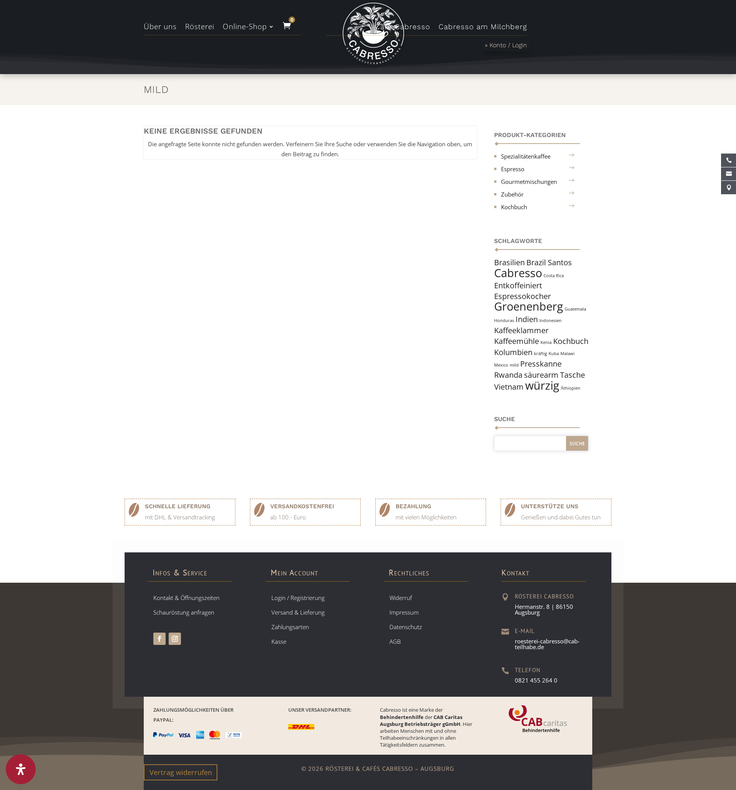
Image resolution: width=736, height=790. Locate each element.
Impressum (404, 612)
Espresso (512, 169)
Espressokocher (522, 296)
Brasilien (509, 262)
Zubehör (512, 194)
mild (514, 365)
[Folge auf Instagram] (175, 639)
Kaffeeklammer (521, 330)
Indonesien (550, 320)
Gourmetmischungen (529, 181)
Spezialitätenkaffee (525, 156)
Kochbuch (514, 207)
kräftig (540, 353)
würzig (542, 385)
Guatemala (575, 309)
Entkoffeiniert (518, 285)
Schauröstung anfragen (183, 612)
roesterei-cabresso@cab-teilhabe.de (547, 644)
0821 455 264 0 (536, 680)
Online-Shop (245, 27)
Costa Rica (554, 275)
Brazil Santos (549, 262)
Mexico (501, 365)
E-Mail (525, 631)
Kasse (278, 641)
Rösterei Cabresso (544, 596)
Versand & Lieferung (298, 612)
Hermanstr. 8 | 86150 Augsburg (544, 609)
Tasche (572, 375)
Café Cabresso (402, 27)
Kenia (546, 342)
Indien (527, 319)
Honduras (504, 320)
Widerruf (400, 598)
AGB (395, 641)
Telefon (527, 670)
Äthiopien (570, 388)
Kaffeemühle (516, 341)
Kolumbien (513, 352)
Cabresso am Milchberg (483, 27)
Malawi (567, 353)
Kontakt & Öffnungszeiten (186, 598)
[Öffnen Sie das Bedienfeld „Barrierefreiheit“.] (21, 769)
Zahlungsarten (290, 627)
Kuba (554, 353)
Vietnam (509, 387)
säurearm (541, 375)
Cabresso (518, 273)
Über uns (160, 27)
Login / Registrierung (298, 598)
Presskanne (541, 364)
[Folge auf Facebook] (159, 639)
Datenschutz (405, 627)
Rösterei (199, 27)
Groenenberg (528, 306)
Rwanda (508, 375)
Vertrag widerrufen (181, 772)
